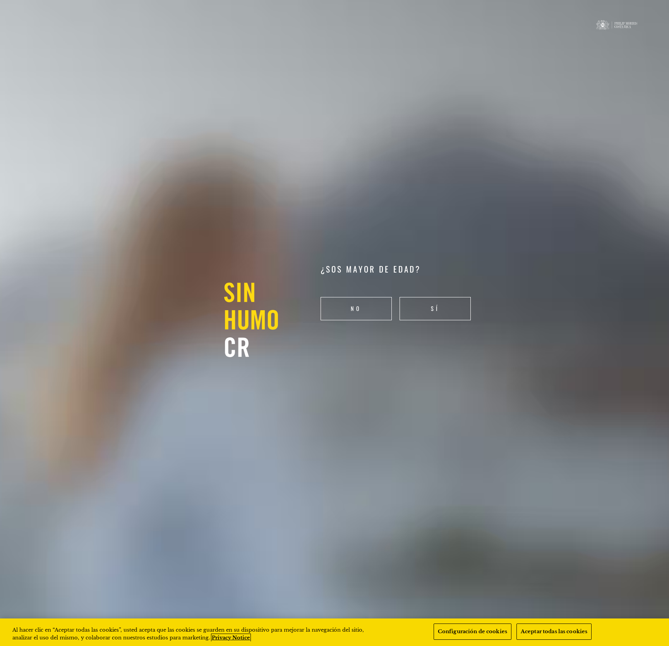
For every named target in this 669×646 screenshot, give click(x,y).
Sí (435, 308)
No (356, 308)
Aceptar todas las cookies (554, 631)
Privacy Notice (231, 637)
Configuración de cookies (472, 631)
